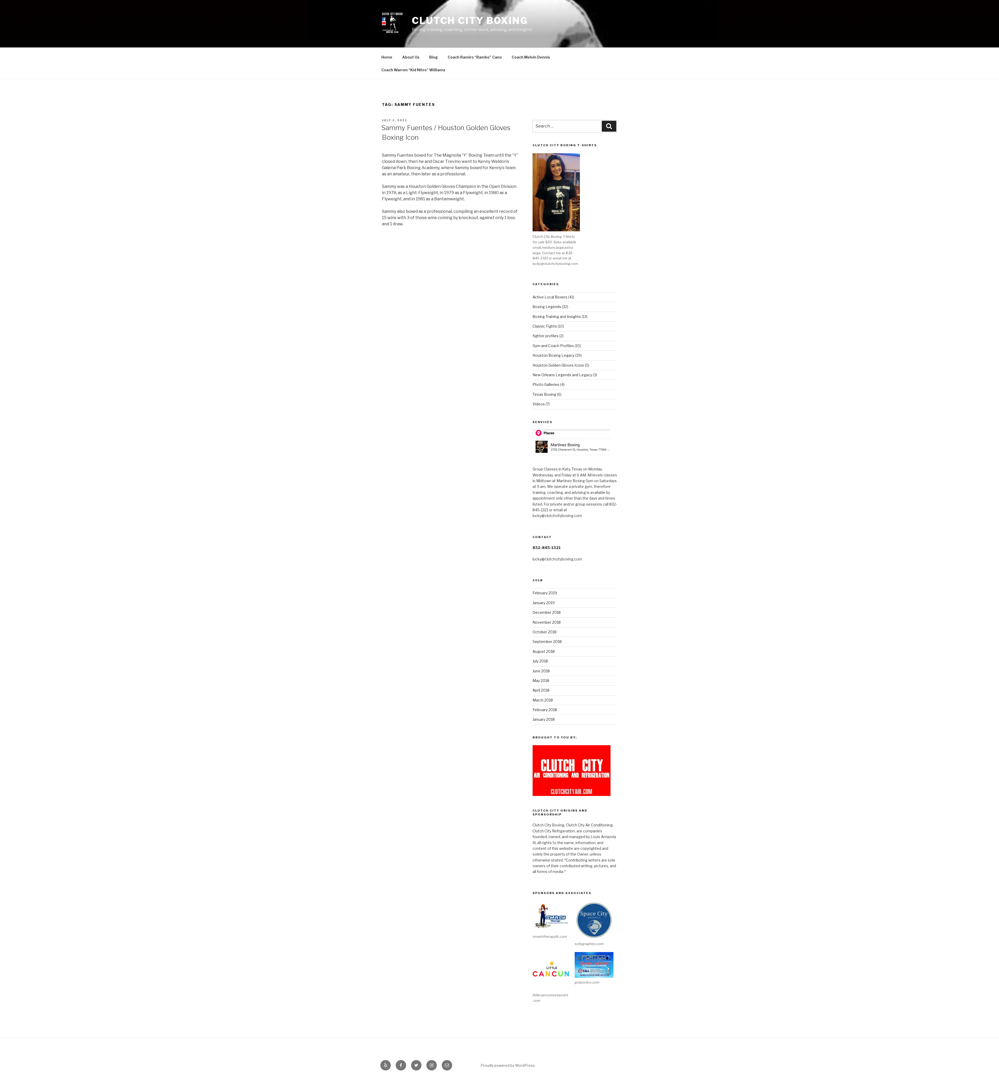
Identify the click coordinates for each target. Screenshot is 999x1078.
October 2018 (544, 632)
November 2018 (547, 622)
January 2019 (544, 603)
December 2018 (547, 612)
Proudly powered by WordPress (508, 1065)
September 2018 (547, 641)
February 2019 (545, 593)
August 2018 (544, 651)
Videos (539, 404)
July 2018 (540, 661)
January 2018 (544, 719)
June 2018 (541, 671)
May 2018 (541, 680)
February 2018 (545, 709)
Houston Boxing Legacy (553, 355)
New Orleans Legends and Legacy (562, 375)
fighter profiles (546, 336)
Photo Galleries (546, 384)
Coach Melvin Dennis (531, 57)
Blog (433, 57)
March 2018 (543, 700)
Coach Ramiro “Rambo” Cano (475, 57)
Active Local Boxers (550, 297)
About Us (410, 57)
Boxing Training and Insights (557, 316)
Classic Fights (545, 326)
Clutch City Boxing (470, 20)
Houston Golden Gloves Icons (558, 365)
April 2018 (541, 690)
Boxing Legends (547, 306)
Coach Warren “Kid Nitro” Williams (413, 70)
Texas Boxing (544, 394)
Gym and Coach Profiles (553, 345)
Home (386, 57)
